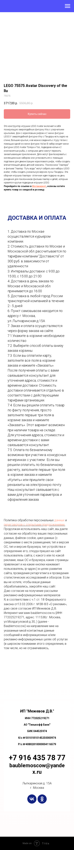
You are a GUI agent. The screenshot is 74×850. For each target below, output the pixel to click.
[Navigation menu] (67, 6)
